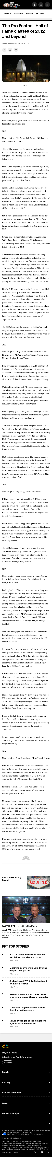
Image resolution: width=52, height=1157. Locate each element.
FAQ (33, 1131)
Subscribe (8, 1063)
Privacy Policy (26, 1132)
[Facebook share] (4, 50)
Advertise (5, 1131)
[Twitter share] (10, 50)
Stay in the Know (9, 1053)
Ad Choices (15, 1132)
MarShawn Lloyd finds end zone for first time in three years (27, 1009)
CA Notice (25, 1134)
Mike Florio (13, 961)
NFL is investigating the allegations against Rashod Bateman (27, 1022)
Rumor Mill (18, 14)
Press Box (6, 1132)
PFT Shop (40, 14)
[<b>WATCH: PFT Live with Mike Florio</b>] (26, 909)
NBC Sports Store (42, 1131)
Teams (6, 14)
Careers (13, 1131)
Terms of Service (37, 1134)
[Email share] (16, 50)
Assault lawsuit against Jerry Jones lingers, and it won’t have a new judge (28, 995)
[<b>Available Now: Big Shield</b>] (38, 882)
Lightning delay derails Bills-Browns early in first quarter (28, 969)
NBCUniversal (16, 1138)
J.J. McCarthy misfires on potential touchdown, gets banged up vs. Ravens (27, 956)
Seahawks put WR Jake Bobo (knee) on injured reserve (28, 982)
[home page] (11, 4)
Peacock (29, 14)
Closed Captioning (23, 1131)
